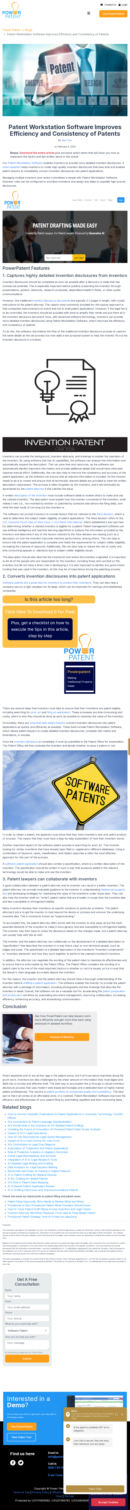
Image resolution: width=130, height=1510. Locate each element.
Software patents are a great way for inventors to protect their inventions (47, 582)
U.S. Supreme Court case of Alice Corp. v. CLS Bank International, (43, 522)
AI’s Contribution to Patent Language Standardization (40, 1121)
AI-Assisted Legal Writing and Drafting (30, 1163)
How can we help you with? (20, 1337)
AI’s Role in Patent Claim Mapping (28, 1182)
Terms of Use (21, 1492)
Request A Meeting (62, 1037)
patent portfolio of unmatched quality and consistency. (79, 1091)
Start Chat (95, 1488)
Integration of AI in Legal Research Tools (32, 1159)
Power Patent (11, 30)
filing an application (58, 712)
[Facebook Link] (13, 1462)
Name (8, 1290)
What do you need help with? (21, 1323)
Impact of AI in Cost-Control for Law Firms (33, 1140)
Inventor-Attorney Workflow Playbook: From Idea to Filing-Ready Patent (51, 1212)
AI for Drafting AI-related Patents (28, 1178)
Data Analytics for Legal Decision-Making (32, 1167)
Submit (27, 1358)
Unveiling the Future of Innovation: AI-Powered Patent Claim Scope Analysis (54, 1129)
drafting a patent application (40, 983)
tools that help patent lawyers (47, 722)
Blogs (28, 30)
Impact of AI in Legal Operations (27, 1133)
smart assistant (11, 167)
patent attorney (35, 488)
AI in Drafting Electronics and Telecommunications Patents (43, 1190)
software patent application (21, 863)
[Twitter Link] (20, 1462)
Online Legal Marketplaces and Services (32, 1155)
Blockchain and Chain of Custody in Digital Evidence (39, 1171)
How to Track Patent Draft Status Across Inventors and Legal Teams (49, 1209)
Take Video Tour (21, 1437)
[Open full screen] (116, 1414)
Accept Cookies (108, 1502)
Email (8, 1301)
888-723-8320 (58, 1467)
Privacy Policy (40, 1492)
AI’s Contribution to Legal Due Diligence (31, 1144)
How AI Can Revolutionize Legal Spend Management (40, 1136)
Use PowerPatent (113, 13)
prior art (36, 712)
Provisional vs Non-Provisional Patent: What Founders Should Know (49, 1205)
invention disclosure (26, 741)
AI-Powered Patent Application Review (31, 1186)
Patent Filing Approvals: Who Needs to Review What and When (46, 1201)
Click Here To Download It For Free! (40, 611)
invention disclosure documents (51, 300)
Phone (8, 1312)
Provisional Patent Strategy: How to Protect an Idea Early (42, 1216)
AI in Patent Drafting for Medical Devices (32, 1174)
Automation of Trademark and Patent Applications (38, 1148)
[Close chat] (122, 1414)
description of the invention (30, 495)
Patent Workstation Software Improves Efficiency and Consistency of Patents (58, 34)
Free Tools (55, 1475)
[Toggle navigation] (89, 13)
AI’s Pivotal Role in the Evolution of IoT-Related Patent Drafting (45, 1125)
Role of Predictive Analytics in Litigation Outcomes (38, 1152)
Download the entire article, (37, 152)
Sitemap (69, 1496)
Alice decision (105, 514)
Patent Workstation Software (25, 163)
